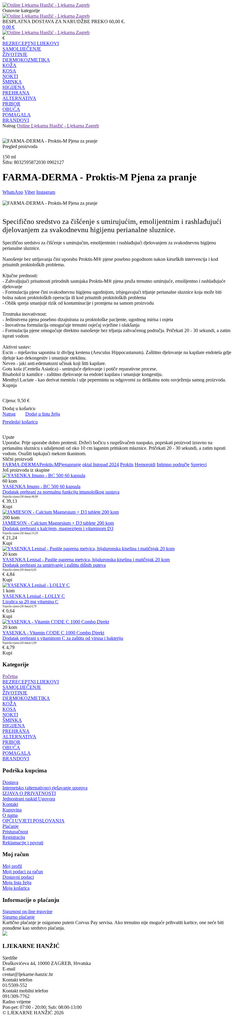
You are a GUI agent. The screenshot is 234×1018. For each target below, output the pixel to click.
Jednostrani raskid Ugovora (28, 798)
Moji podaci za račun (22, 871)
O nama (10, 815)
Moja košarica (16, 888)
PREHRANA (16, 92)
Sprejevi (199, 464)
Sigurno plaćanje (18, 917)
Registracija (13, 837)
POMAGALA (16, 114)
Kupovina (12, 809)
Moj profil (12, 866)
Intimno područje (173, 464)
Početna (10, 676)
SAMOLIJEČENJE (21, 48)
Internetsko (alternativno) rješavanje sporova (44, 787)
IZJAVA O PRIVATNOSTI (29, 793)
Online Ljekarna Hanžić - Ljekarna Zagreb (58, 125)
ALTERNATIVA (19, 98)
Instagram (45, 192)
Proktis (126, 464)
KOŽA (9, 65)
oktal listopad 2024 (100, 464)
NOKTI (10, 76)
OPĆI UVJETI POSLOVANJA (33, 820)
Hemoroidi (145, 464)
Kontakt (10, 804)
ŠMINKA (12, 81)
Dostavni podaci (18, 877)
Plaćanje (10, 826)
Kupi (7, 506)
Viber (29, 192)
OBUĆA (11, 109)
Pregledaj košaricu (20, 421)
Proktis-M (48, 464)
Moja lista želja (16, 882)
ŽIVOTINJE (14, 54)
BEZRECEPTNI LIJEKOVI (30, 43)
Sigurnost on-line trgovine (27, 911)
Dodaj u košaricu (18, 408)
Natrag (9, 125)
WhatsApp (12, 192)
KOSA (9, 70)
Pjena (63, 464)
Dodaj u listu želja (42, 414)
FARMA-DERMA (20, 464)
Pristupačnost (15, 831)
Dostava (10, 782)
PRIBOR (11, 103)
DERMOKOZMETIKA (26, 59)
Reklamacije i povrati (22, 842)
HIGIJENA (13, 87)
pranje (75, 464)
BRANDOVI (15, 120)
